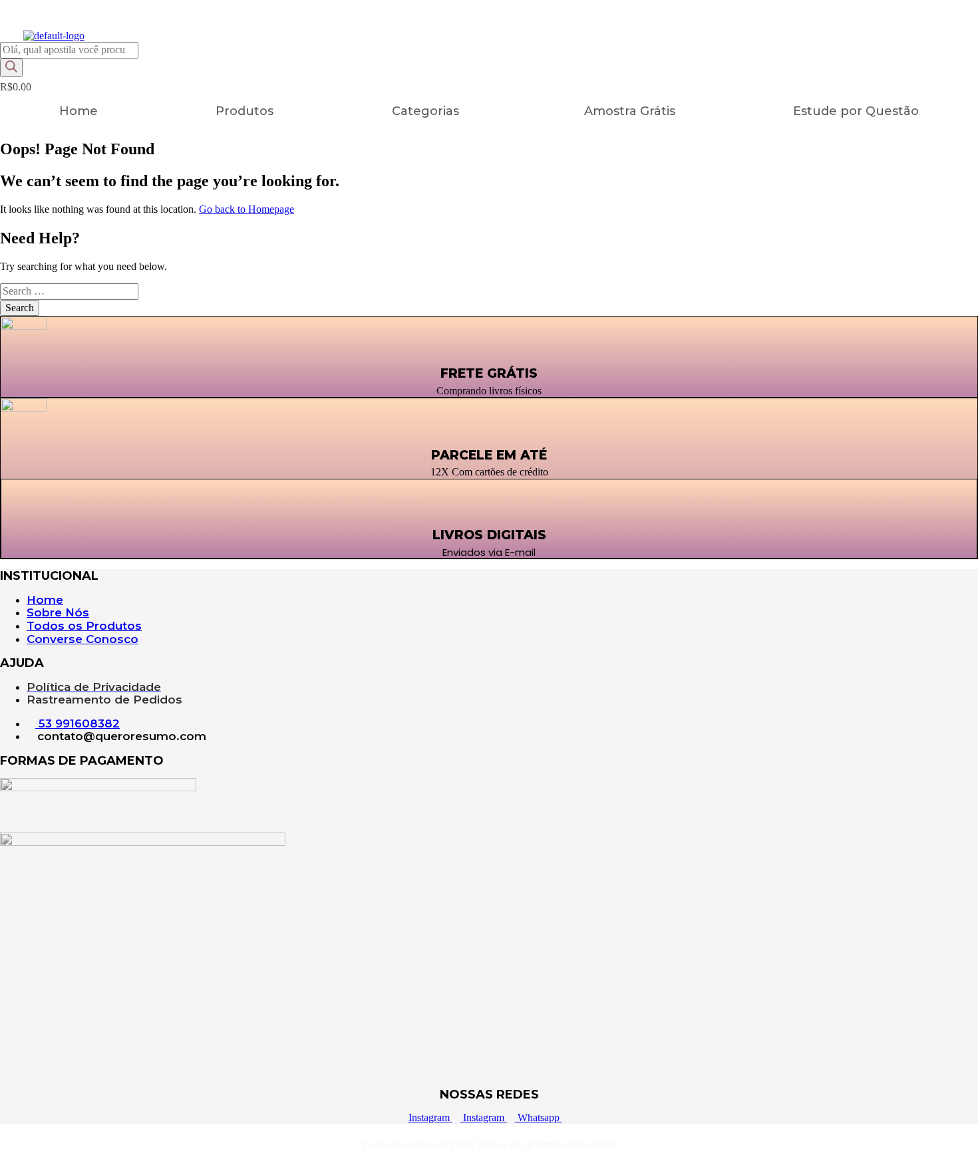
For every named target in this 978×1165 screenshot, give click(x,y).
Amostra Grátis (629, 111)
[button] (429, 111)
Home (78, 111)
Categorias (425, 111)
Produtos (244, 111)
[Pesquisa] (11, 68)
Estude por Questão (856, 111)
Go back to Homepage (246, 209)
